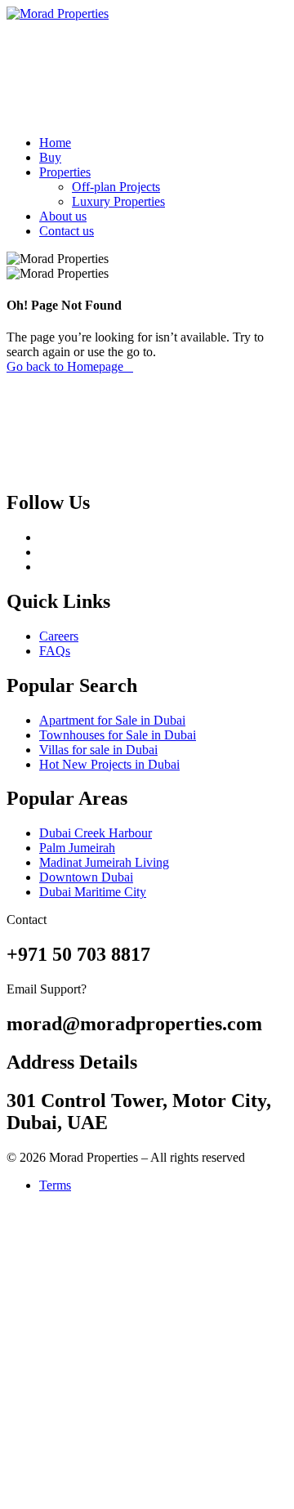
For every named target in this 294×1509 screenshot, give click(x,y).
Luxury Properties (118, 201)
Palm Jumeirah (77, 848)
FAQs (54, 651)
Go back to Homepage (65, 366)
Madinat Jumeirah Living (104, 862)
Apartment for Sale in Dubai (112, 720)
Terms (55, 1185)
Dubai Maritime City (92, 892)
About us (63, 216)
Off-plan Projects (116, 187)
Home (55, 143)
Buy (50, 157)
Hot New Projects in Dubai (109, 764)
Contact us (66, 231)
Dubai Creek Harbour (95, 833)
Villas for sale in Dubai (98, 750)
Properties (65, 172)
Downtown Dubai (86, 877)
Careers (58, 636)
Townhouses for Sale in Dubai (117, 735)
